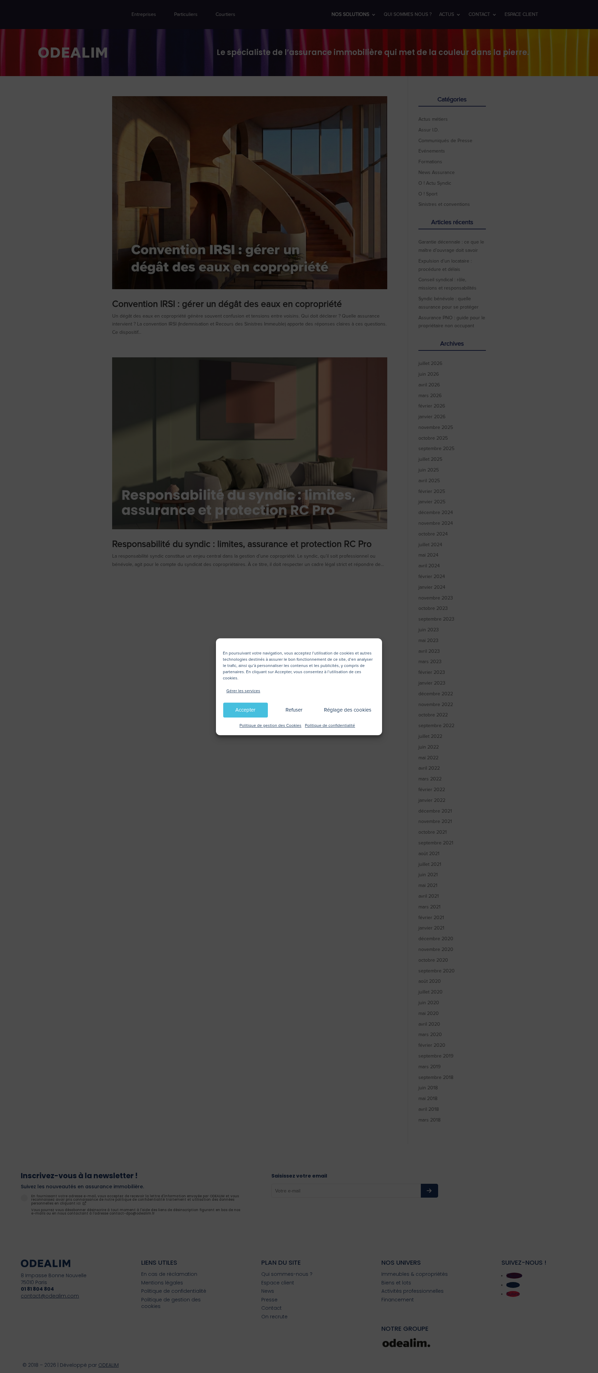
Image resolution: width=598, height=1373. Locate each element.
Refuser (294, 710)
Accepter (245, 710)
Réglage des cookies (347, 710)
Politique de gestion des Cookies (270, 725)
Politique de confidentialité (330, 725)
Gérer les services (243, 691)
